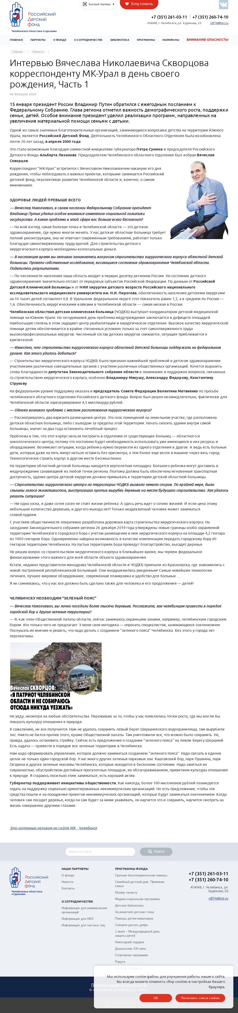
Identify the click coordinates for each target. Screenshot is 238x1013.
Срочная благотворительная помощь (141, 875)
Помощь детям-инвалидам (134, 918)
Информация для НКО (78, 918)
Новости (67, 882)
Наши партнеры (75, 869)
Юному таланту (126, 892)
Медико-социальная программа (137, 899)
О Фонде (59, 40)
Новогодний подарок (129, 942)
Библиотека (119, 40)
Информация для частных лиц (83, 925)
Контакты (68, 888)
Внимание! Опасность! (207, 40)
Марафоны (170, 40)
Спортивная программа (131, 955)
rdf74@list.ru (219, 23)
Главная (16, 40)
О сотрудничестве (88, 40)
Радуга (120, 961)
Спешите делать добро (131, 925)
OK (156, 998)
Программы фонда (131, 869)
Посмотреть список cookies (200, 998)
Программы (146, 40)
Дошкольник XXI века (130, 948)
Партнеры (38, 40)
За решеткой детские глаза (134, 912)
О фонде (68, 875)
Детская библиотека (129, 905)
